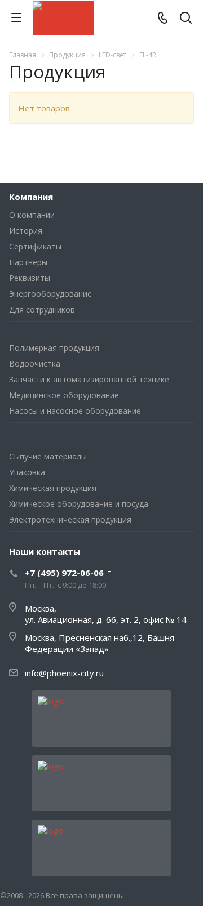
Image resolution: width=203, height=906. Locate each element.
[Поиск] (186, 19)
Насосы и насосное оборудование (75, 410)
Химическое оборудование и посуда (78, 503)
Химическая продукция (52, 488)
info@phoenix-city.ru (64, 673)
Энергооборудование (50, 293)
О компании (32, 214)
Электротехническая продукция (70, 519)
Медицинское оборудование (64, 395)
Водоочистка (34, 363)
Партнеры (28, 262)
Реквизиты (29, 278)
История (25, 230)
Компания (31, 196)
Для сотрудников (42, 309)
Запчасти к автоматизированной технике (89, 379)
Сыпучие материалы (48, 456)
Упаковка (27, 472)
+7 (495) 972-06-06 (64, 572)
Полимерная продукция (54, 347)
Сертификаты (35, 246)
